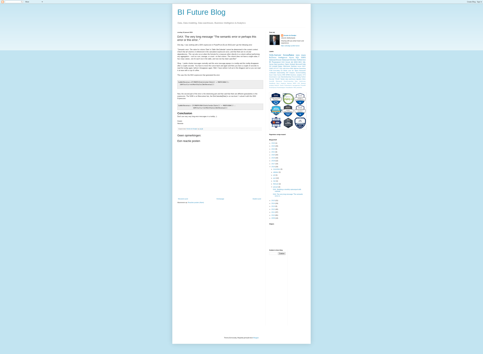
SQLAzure (286, 66)
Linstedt (274, 66)
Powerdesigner (281, 87)
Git (281, 70)
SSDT (304, 66)
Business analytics (296, 75)
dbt (292, 62)
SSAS (303, 55)
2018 (273, 161)
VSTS (275, 68)
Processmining (296, 77)
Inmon (299, 66)
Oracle (282, 85)
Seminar (294, 66)
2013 (273, 206)
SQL (297, 57)
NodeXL (276, 85)
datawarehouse (275, 60)
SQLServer (275, 55)
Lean (278, 77)
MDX (300, 62)
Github (285, 70)
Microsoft (299, 64)
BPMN (288, 75)
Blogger (256, 338)
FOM (270, 70)
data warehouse (290, 79)
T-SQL (281, 68)
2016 (273, 167)
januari (275, 187)
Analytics (292, 72)
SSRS (303, 57)
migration (298, 79)
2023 (273, 146)
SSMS (271, 68)
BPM (283, 75)
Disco (278, 83)
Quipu (280, 66)
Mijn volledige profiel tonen (290, 46)
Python (303, 77)
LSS (298, 83)
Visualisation (289, 87)
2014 (273, 203)
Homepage (220, 199)
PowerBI (303, 85)
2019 (273, 158)
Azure (291, 57)
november (276, 169)
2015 (273, 200)
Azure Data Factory (275, 75)
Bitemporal (279, 81)
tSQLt (304, 79)
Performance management (292, 85)
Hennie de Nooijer (290, 35)
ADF (287, 72)
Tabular (282, 79)
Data (304, 64)
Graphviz (283, 83)
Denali (288, 62)
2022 (273, 149)
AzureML (271, 81)
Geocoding (276, 70)
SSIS (298, 55)
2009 (273, 218)
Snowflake (288, 55)
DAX (283, 62)
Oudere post (257, 199)
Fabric (287, 64)
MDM (296, 62)
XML (294, 87)
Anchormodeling (301, 72)
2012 (273, 209)
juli (274, 175)
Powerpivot (276, 62)
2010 (273, 215)
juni (274, 178)
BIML (291, 68)
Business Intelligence (278, 57)
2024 (273, 143)
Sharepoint (302, 70)
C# (270, 66)
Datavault (286, 60)
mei (274, 181)
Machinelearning (286, 77)
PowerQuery (272, 87)
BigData (296, 68)
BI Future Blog (201, 12)
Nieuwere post (183, 199)
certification (272, 72)
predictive (299, 87)
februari (276, 184)
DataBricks (272, 83)
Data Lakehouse (300, 81)
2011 (273, 212)
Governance (273, 77)
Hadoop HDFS (291, 83)
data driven (286, 68)
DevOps (293, 60)
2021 (273, 152)
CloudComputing (288, 81)
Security (271, 79)
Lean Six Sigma (293, 70)
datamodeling (281, 72)
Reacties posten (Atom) (196, 202)
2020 (273, 155)
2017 (273, 164)
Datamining (302, 68)
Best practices (279, 64)
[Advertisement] (299, 287)
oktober (276, 172)
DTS (304, 75)
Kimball (292, 64)
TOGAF (277, 79)
